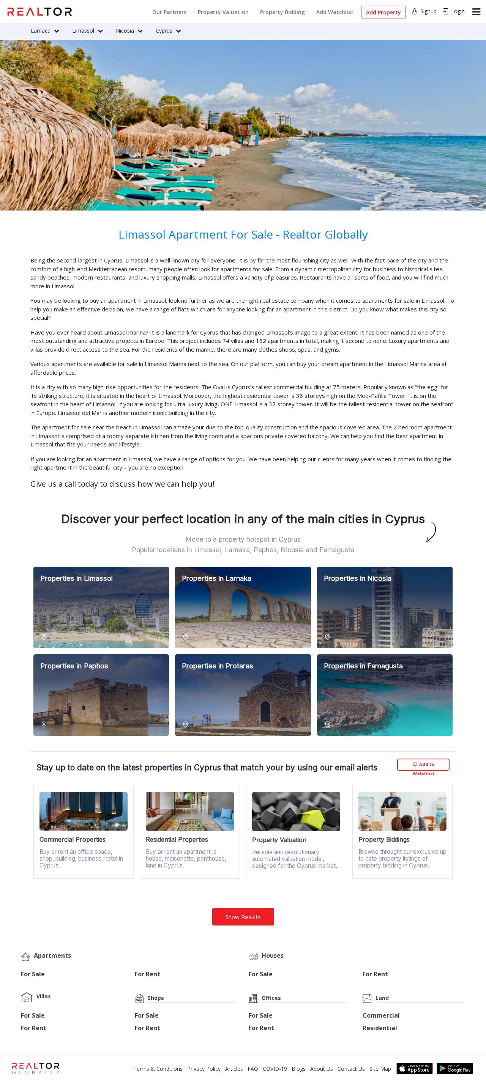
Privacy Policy (204, 1068)
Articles (234, 1068)
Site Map (380, 1068)
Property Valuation (223, 12)
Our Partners (169, 12)
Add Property (383, 12)
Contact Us (351, 1068)
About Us (321, 1068)
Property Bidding (282, 12)
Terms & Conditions (158, 1068)
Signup (428, 11)
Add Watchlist (334, 12)
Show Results (243, 917)
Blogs (299, 1068)
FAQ (253, 1068)
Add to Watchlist (424, 766)
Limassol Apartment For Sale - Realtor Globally (243, 234)
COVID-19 (275, 1068)
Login (458, 11)
